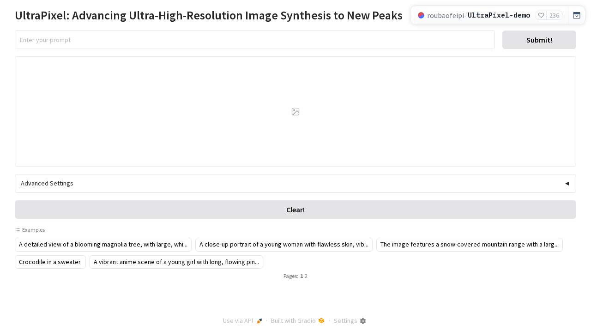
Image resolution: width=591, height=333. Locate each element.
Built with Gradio (293, 320)
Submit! (539, 39)
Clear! (295, 209)
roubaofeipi (445, 15)
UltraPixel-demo (499, 15)
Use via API (238, 320)
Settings (345, 320)
